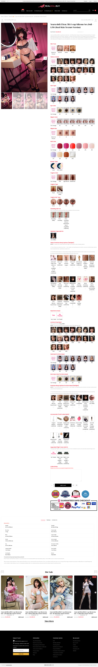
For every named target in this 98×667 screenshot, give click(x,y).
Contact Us (54, 520)
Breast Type (54, 161)
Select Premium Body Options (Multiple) (62, 242)
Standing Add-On (55, 208)
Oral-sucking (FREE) (79, 303)
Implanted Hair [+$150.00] (66, 303)
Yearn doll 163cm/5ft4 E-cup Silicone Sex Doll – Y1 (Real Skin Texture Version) (85, 612)
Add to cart (63, 485)
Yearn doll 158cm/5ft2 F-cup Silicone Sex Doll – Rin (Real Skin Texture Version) (60, 612)
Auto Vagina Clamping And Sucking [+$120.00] (92, 286)
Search (89, 10)
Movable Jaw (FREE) (91, 402)
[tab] (43, 520)
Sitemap (35, 652)
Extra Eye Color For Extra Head (59, 374)
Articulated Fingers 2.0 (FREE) (53, 285)
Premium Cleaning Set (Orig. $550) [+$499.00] (85, 426)
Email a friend (76, 485)
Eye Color (53, 105)
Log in (90, 1)
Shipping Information (57, 654)
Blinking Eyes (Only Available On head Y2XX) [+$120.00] (73, 287)
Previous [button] (2, 572)
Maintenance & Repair (58, 646)
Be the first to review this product (90, 32)
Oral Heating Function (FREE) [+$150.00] (59, 405)
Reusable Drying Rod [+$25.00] (59, 424)
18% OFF (45, 24)
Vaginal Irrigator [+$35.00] (53, 424)
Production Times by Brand (59, 650)
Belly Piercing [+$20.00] (60, 441)
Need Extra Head (55, 311)
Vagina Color (54, 173)
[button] (45, 58)
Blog (34, 654)
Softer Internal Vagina (66, 263)
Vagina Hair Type (55, 197)
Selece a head (54, 57)
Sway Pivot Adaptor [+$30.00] (66, 441)
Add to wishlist (73, 485)
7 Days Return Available (58, 652)
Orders (74, 644)
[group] (12, 593)
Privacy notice (36, 650)
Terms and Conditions (38, 648)
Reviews (48, 520)
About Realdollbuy (37, 640)
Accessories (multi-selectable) (59, 414)
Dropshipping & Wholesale (39, 644)
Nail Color (53, 141)
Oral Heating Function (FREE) (60, 286)
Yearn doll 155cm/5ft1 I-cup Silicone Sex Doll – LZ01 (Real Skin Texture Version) (11, 612)
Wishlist (74, 650)
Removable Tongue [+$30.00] (79, 424)
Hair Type (53, 85)
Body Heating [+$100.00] (79, 285)
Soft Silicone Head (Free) (53, 303)
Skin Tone (53, 44)
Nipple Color (54, 117)
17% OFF (45, 577)
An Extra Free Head (55, 322)
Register (85, 1)
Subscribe (21, 654)
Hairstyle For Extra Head (57, 354)
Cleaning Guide (56, 644)
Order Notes (54, 466)
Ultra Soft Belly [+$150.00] (72, 263)
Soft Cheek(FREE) (72, 303)
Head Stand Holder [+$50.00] (53, 441)
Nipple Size (53, 128)
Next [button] (95, 572)
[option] (12, 597)
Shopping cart (76, 648)
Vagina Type (54, 184)
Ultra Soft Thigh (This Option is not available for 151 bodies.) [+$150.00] (53, 267)
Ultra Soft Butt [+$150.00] (59, 263)
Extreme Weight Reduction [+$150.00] (91, 264)
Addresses (75, 646)
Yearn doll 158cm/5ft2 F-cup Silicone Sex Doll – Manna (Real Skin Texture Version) (36, 612)
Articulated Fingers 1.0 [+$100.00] (79, 263)
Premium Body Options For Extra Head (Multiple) (64, 385)
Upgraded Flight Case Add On (59, 447)
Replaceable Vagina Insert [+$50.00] (66, 425)
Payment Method (56, 648)
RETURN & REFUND (56, 642)
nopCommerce (9, 665)
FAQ (54, 640)
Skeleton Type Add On (56, 231)
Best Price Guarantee (37, 642)
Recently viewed (76, 640)
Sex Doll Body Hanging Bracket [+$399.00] (92, 426)
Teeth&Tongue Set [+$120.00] (72, 424)
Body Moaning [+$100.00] (85, 285)
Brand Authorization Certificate (39, 646)
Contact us (55, 656)
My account (75, 642)
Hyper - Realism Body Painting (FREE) (85, 265)
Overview (43, 520)
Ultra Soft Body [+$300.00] (66, 285)
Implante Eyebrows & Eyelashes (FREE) (60, 304)
